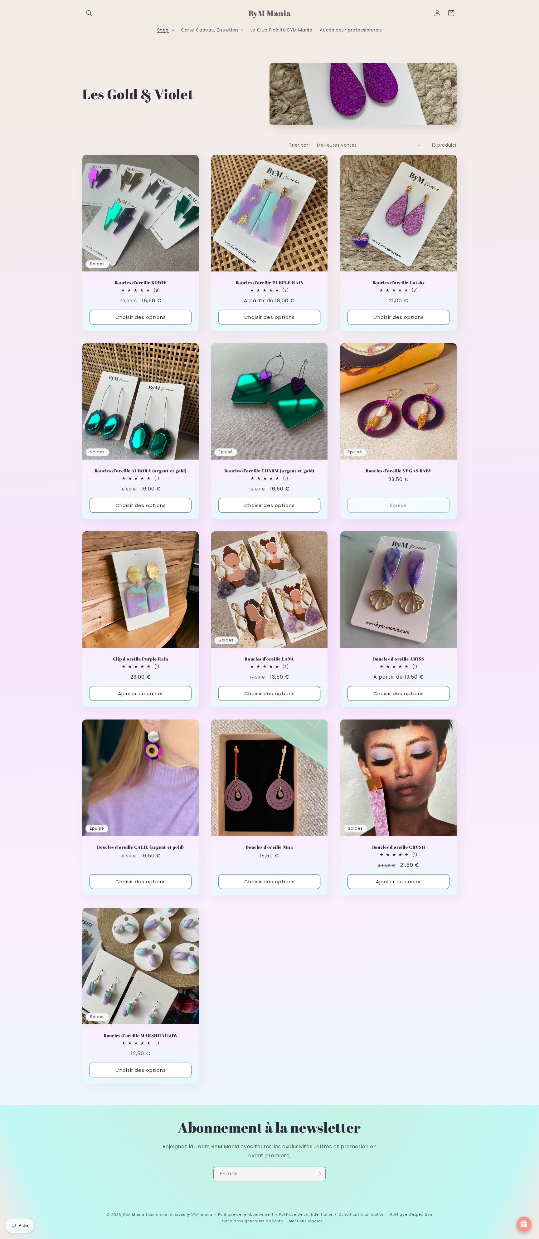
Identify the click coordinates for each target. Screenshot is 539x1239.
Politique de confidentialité (306, 1214)
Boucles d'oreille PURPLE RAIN (269, 282)
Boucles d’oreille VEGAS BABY (398, 471)
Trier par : (299, 145)
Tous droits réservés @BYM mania (178, 1214)
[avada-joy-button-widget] (524, 1224)
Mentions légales (306, 1220)
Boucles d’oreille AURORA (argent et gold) (141, 471)
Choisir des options (140, 317)
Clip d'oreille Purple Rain (140, 659)
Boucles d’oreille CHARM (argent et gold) (269, 471)
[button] (89, 13)
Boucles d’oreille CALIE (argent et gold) (140, 847)
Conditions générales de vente (252, 1220)
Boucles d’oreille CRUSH (398, 847)
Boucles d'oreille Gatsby (398, 282)
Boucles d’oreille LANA (269, 659)
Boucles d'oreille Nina (269, 847)
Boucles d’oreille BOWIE (140, 282)
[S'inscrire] (318, 1174)
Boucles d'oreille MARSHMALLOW (140, 1035)
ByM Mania (133, 1214)
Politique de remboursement (245, 1214)
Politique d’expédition (411, 1214)
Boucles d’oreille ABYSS (398, 659)
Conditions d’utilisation (361, 1214)
